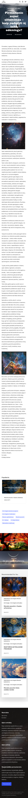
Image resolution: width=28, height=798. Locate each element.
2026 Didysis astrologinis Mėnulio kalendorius (12, 599)
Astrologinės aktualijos (14, 8)
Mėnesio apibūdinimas (7, 517)
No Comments (18, 34)
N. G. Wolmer (5, 520)
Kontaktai (4, 717)
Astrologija (7, 603)
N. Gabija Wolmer (15, 520)
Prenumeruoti (6, 784)
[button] (25, 1)
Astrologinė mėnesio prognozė (10, 511)
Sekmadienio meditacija (8, 523)
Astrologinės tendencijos (8, 514)
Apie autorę (4, 715)
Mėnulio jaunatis (20, 517)
